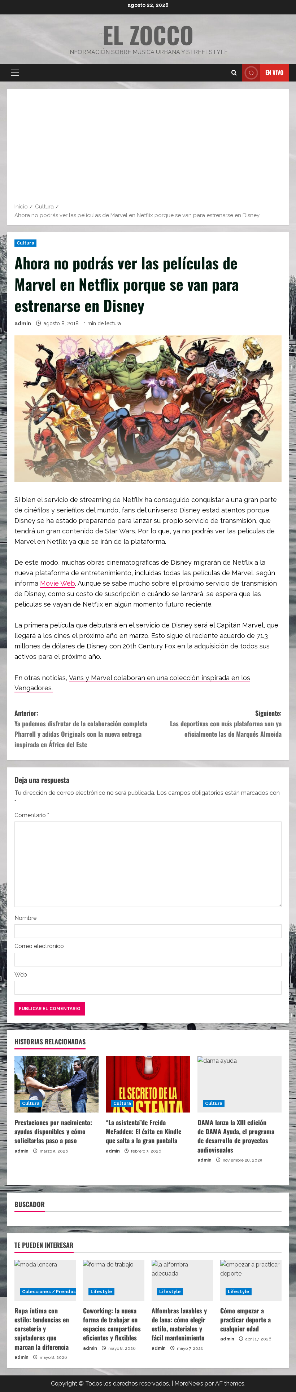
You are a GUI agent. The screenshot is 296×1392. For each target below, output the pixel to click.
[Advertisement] (148, 148)
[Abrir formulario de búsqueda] (234, 73)
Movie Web (57, 583)
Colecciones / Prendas (49, 1291)
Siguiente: (226, 723)
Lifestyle (101, 1291)
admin (22, 323)
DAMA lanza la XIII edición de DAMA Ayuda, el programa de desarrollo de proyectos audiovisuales (235, 1136)
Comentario (31, 815)
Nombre (25, 918)
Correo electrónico (39, 946)
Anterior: (80, 728)
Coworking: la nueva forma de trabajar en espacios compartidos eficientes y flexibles (112, 1324)
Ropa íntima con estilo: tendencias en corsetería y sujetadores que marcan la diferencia (41, 1329)
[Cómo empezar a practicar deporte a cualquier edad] (251, 1280)
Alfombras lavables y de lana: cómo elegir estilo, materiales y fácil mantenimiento (179, 1324)
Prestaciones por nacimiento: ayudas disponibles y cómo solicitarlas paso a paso (53, 1131)
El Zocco (148, 34)
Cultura (25, 243)
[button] (15, 72)
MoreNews (188, 1383)
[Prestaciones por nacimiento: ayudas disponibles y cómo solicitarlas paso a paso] (56, 1084)
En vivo (274, 72)
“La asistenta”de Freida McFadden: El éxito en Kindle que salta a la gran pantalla (143, 1131)
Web (20, 974)
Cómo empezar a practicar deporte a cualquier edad (245, 1319)
